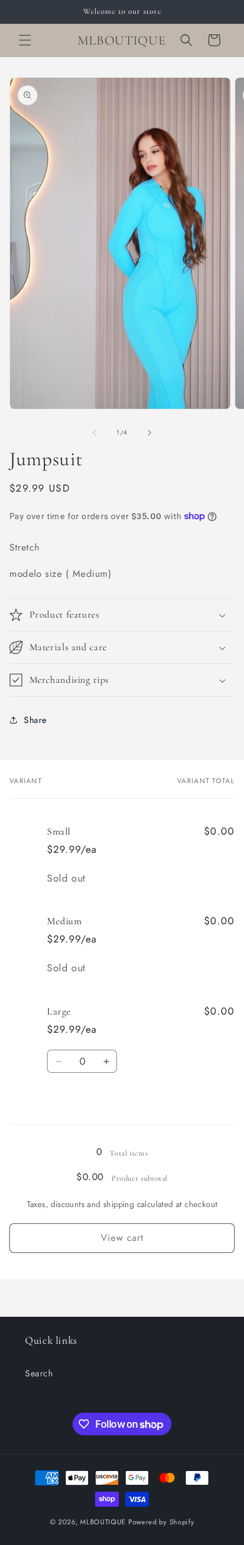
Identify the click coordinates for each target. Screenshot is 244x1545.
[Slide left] (94, 432)
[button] (25, 40)
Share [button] (35, 720)
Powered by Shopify (161, 1522)
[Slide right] (149, 432)
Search (39, 1373)
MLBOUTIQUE (103, 1522)
